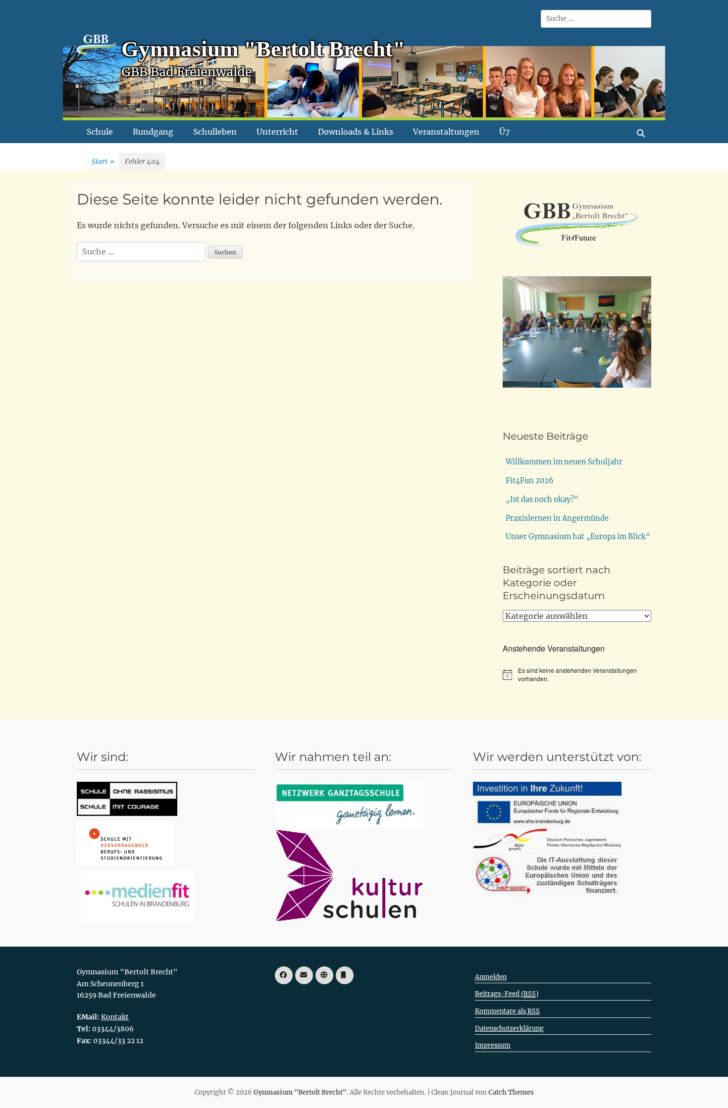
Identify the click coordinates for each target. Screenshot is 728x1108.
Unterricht (277, 132)
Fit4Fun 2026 (530, 480)
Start (103, 161)
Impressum (493, 1045)
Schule (100, 132)
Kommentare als (507, 1011)
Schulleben (215, 132)
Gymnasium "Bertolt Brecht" (263, 49)
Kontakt (115, 1016)
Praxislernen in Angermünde (557, 518)
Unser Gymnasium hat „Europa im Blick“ (578, 536)
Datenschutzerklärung (509, 1028)
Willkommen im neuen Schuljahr (564, 461)
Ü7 (504, 132)
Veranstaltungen (446, 132)
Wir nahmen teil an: (333, 757)
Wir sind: (102, 757)
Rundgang (153, 132)
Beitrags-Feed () (506, 994)
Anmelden (491, 977)
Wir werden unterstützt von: (557, 757)
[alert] (577, 674)
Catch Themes (511, 1092)
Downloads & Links (355, 132)
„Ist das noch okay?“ (542, 499)
